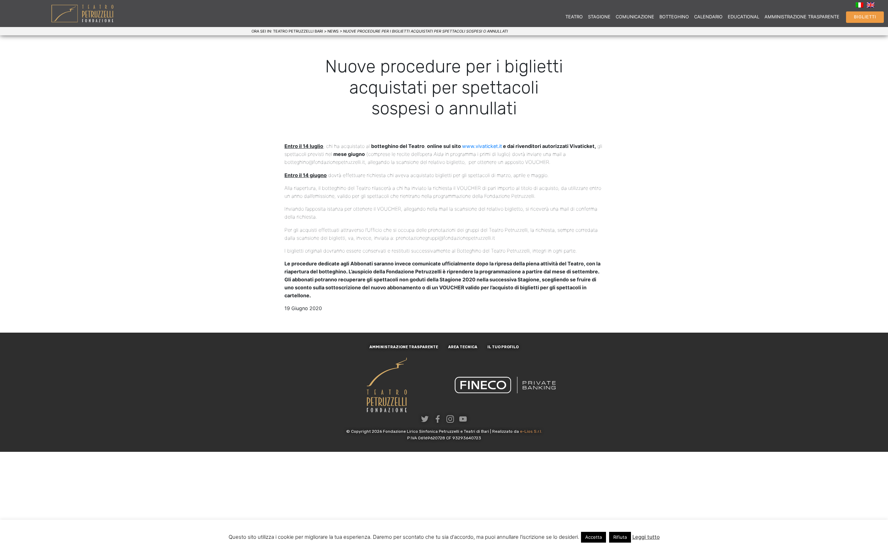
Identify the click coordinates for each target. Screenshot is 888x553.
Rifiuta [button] (620, 537)
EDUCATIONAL (743, 16)
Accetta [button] (593, 537)
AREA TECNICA (462, 347)
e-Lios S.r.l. (531, 431)
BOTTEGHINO (674, 16)
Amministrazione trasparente (403, 347)
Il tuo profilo (503, 347)
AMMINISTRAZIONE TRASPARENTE (802, 16)
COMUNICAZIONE (635, 16)
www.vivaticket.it (482, 146)
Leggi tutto (646, 537)
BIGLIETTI (865, 16)
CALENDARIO (708, 16)
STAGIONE (599, 16)
